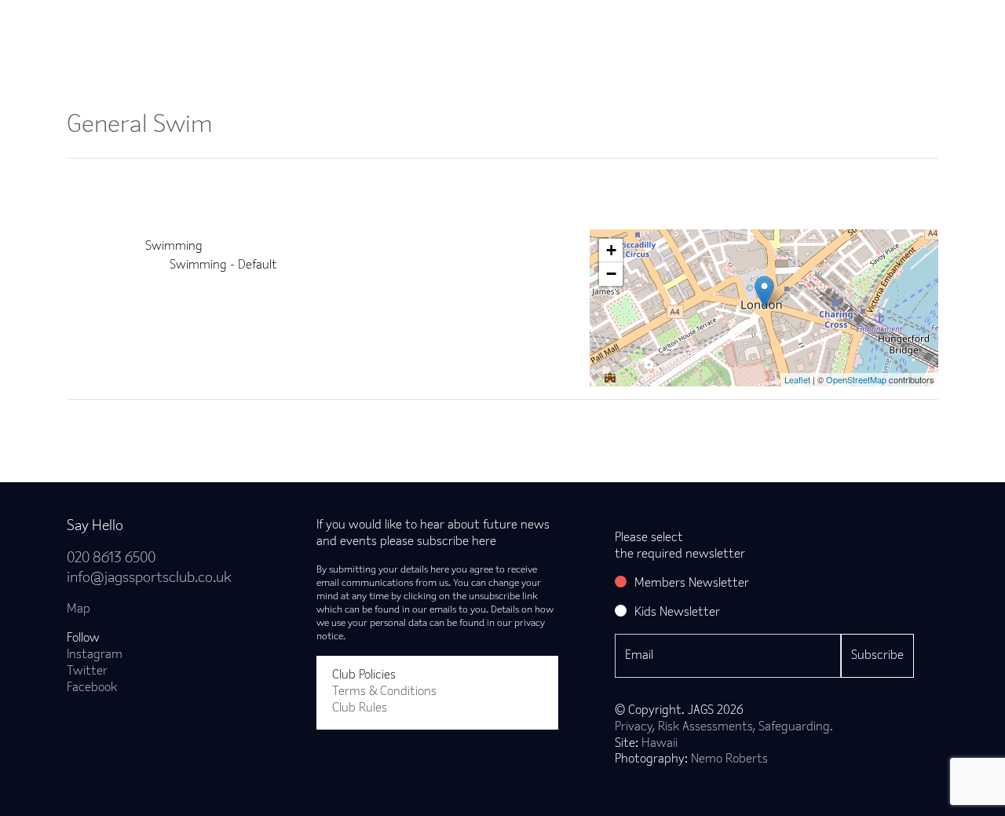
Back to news (128, 425)
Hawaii (659, 743)
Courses (550, 26)
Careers (819, 26)
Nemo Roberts (729, 759)
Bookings (376, 26)
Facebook (92, 688)
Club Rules (359, 708)
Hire (680, 26)
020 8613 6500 (111, 558)
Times (745, 26)
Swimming (174, 246)
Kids (620, 26)
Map (78, 609)
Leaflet (797, 379)
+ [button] (611, 250)
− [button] (611, 274)
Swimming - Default (223, 265)
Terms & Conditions (384, 692)
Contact (898, 26)
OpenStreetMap (856, 379)
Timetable (465, 26)
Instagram (94, 655)
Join (228, 26)
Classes (295, 26)
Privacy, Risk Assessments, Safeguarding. (724, 727)
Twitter (87, 671)
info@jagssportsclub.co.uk (149, 578)
